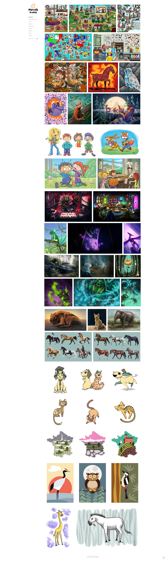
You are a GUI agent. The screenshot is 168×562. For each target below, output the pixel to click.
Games (30, 21)
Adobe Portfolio (95, 557)
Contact (30, 35)
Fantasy (30, 31)
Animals (30, 28)
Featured (31, 17)
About (30, 33)
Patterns (31, 24)
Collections (31, 26)
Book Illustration (32, 19)
